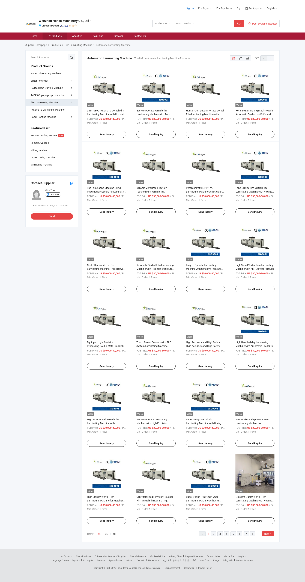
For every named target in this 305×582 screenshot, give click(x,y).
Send (52, 216)
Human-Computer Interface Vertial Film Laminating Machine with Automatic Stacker (205, 114)
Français (101, 560)
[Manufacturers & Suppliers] (48, 7)
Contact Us (140, 36)
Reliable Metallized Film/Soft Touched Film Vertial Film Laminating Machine (151, 191)
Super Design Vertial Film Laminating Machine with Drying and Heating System (203, 423)
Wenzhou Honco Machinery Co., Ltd (64, 21)
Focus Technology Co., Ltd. (129, 567)
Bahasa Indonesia (244, 560)
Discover (118, 36)
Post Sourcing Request (264, 23)
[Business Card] (71, 183)
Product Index (213, 556)
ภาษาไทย (204, 560)
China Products (83, 556)
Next (266, 533)
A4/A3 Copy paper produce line (48, 95)
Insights (242, 556)
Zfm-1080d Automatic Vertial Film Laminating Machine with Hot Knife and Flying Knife (106, 114)
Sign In (190, 8)
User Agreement (172, 567)
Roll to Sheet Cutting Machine (47, 88)
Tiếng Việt (228, 560)
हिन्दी (194, 560)
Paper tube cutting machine (46, 73)
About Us (77, 36)
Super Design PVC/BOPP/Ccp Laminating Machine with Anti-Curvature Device (202, 500)
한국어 (175, 560)
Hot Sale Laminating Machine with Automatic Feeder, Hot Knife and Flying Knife (254, 114)
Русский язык (115, 560)
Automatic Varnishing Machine (47, 109)
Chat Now (54, 194)
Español (76, 560)
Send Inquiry (107, 134)
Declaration (189, 567)
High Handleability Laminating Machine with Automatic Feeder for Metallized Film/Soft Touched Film (254, 346)
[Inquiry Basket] (239, 8)
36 (106, 534)
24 (99, 534)
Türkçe (216, 560)
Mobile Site (229, 556)
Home (34, 36)
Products (57, 36)
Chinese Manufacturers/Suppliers (110, 556)
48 (114, 534)
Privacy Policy (205, 567)
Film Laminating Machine (44, 102)
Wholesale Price (157, 556)
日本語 (186, 560)
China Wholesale (138, 556)
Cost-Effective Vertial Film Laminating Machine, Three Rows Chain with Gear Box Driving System (106, 268)
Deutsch (141, 560)
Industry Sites (175, 556)
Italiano (129, 560)
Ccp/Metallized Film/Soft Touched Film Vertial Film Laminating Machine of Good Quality (155, 500)
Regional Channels (194, 556)
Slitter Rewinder (39, 80)
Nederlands (153, 560)
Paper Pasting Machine (43, 117)
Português (88, 560)
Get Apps (253, 8)
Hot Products (66, 556)
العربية (166, 560)
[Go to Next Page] (270, 58)
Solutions (98, 36)
